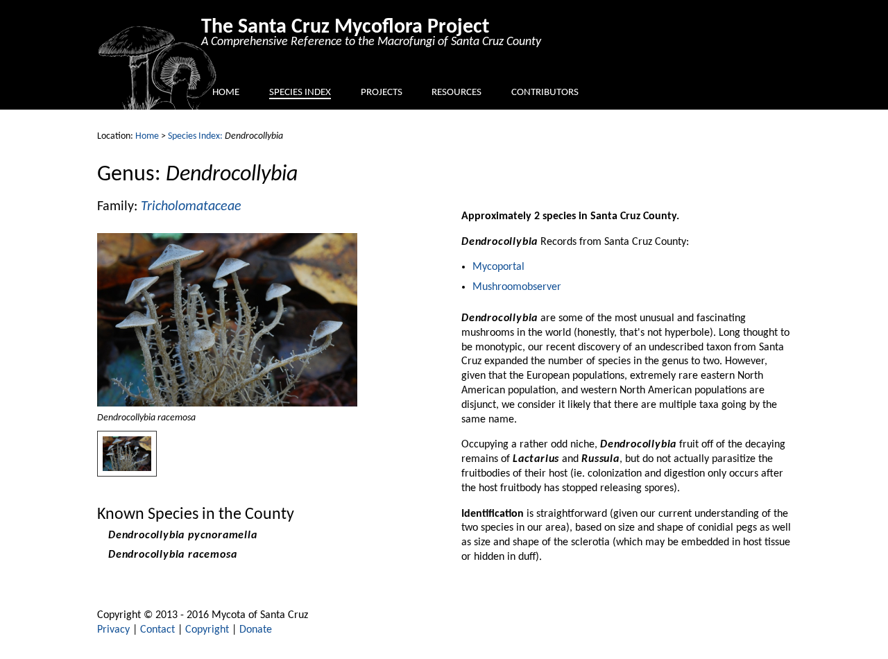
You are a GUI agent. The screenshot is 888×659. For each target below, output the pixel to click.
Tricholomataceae (191, 207)
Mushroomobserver (516, 287)
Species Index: (195, 136)
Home (225, 92)
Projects (381, 92)
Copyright (207, 629)
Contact (157, 629)
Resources (456, 92)
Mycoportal (498, 267)
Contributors (545, 92)
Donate (255, 629)
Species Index (300, 92)
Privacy (113, 629)
